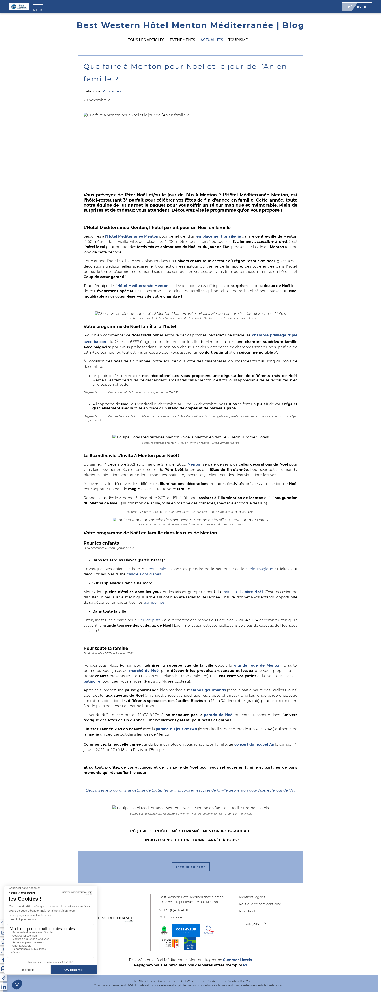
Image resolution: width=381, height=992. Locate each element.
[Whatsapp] (3, 941)
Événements (182, 40)
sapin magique (259, 569)
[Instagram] (3, 968)
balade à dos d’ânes (144, 574)
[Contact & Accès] (3, 932)
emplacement (209, 236)
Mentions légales (252, 897)
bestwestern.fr (277, 985)
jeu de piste (150, 620)
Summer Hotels (237, 960)
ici (245, 965)
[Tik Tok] (3, 977)
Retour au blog (190, 867)
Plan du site (248, 911)
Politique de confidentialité (260, 904)
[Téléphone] (3, 923)
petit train (157, 569)
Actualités (211, 40)
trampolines (154, 602)
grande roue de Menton (257, 665)
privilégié (231, 236)
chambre (260, 335)
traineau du (242, 592)
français (251, 924)
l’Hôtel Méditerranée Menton (132, 236)
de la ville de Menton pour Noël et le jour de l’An (253, 790)
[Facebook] (3, 959)
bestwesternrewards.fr (250, 985)
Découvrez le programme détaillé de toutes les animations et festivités (148, 790)
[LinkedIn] (3, 986)
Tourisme (238, 40)
